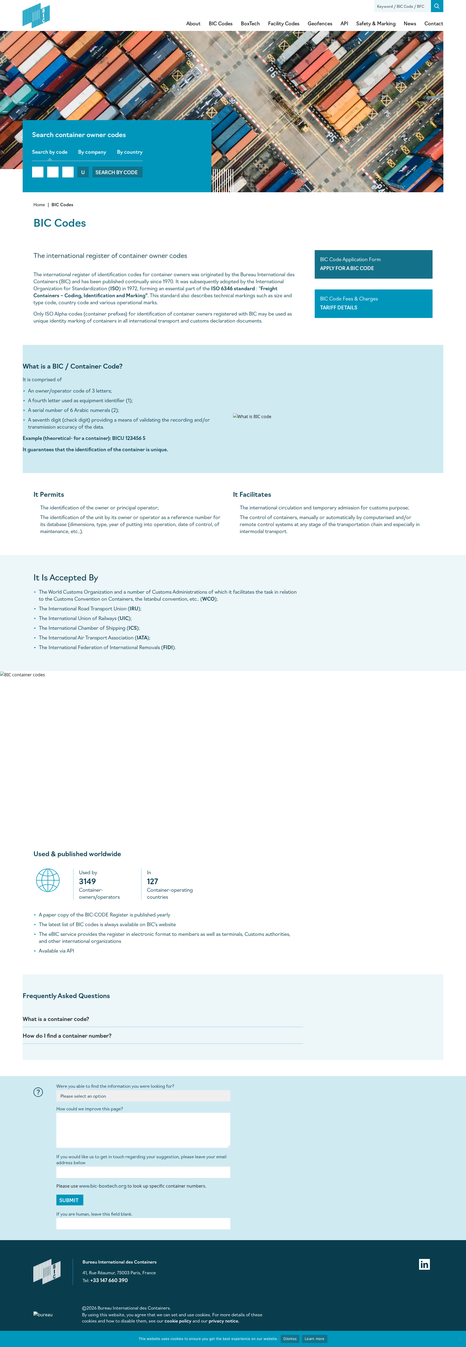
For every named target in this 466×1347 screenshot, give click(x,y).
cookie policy (178, 1321)
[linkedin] (424, 1263)
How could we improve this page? (89, 1108)
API (344, 23)
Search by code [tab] (49, 151)
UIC (124, 617)
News (410, 23)
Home (39, 204)
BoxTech (250, 23)
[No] (459, 1339)
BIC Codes (221, 23)
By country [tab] (130, 151)
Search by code (116, 172)
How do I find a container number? (67, 1035)
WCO (208, 598)
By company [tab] (92, 151)
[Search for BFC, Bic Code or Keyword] (437, 6)
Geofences (320, 23)
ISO (114, 288)
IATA (142, 637)
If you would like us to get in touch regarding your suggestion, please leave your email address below (141, 1159)
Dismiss (290, 1338)
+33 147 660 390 (109, 1279)
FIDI (168, 646)
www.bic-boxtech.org (102, 1185)
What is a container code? (56, 1018)
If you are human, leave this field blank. (94, 1214)
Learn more (315, 1338)
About (193, 23)
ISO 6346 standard (233, 288)
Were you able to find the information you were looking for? (115, 1086)
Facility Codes (284, 23)
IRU (134, 608)
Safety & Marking (376, 23)
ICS (133, 627)
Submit (68, 1199)
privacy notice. (224, 1321)
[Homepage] (36, 14)
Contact (433, 23)
